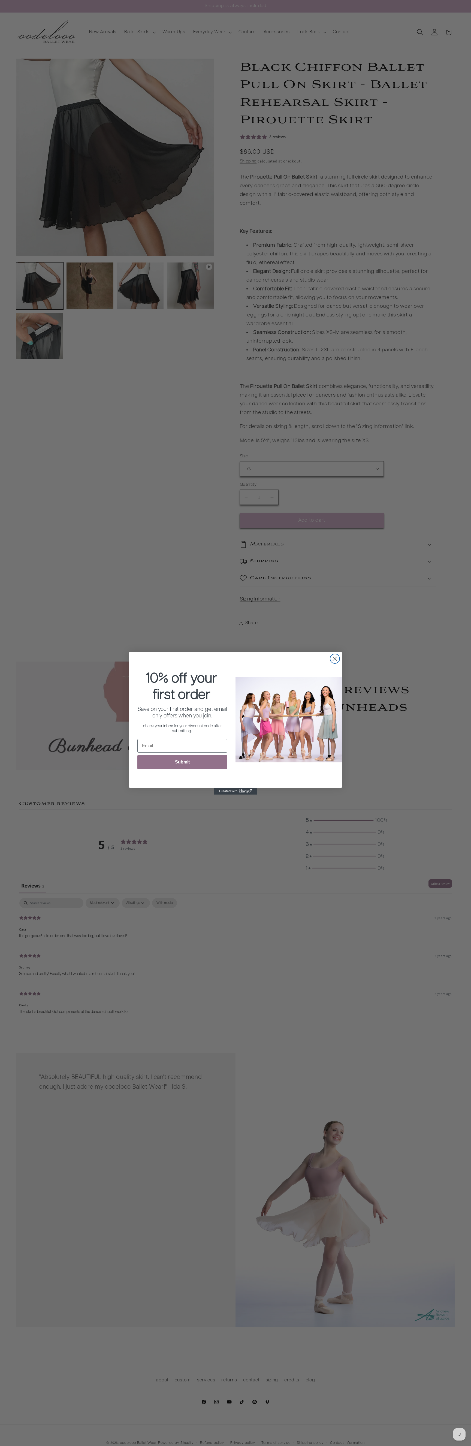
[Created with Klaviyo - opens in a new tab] (235, 791)
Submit (182, 762)
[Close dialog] (335, 658)
